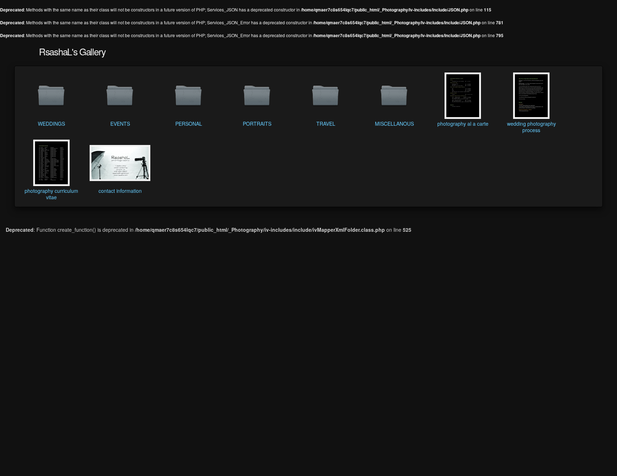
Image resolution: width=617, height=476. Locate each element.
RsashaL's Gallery (72, 51)
